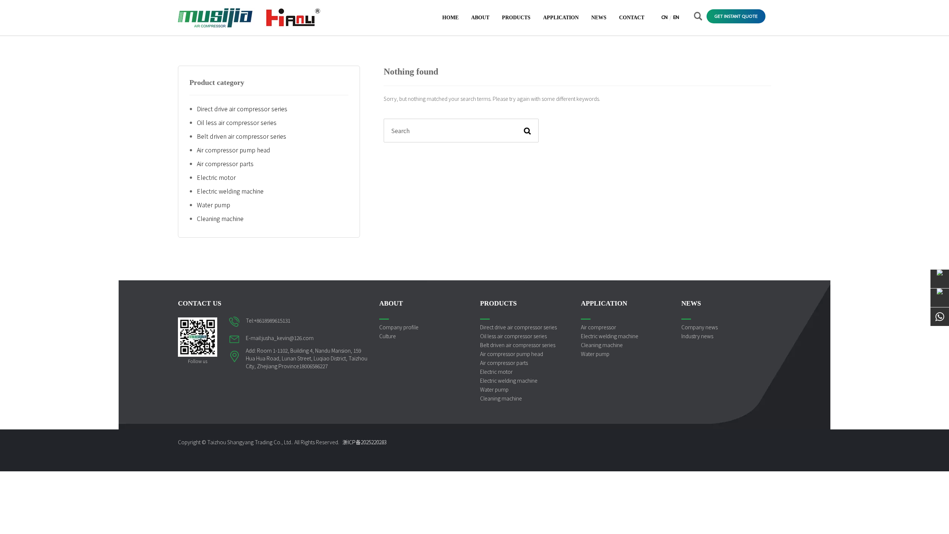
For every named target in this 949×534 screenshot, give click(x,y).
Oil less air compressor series (237, 122)
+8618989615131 (272, 320)
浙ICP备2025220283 (365, 442)
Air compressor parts (225, 163)
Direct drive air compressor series (242, 108)
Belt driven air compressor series (241, 136)
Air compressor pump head (233, 149)
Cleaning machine (220, 218)
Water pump (213, 204)
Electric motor (216, 177)
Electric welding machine (230, 191)
